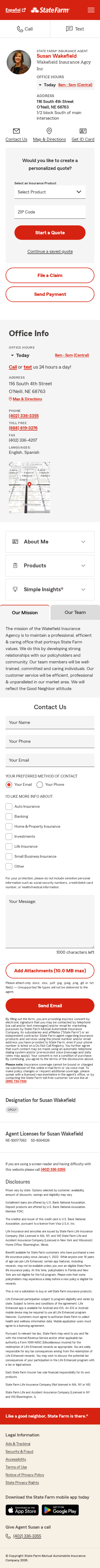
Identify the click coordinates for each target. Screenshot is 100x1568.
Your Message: (22, 901)
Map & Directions (27, 399)
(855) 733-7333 (16, 1081)
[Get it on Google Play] (60, 1510)
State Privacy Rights (22, 1483)
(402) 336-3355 (24, 416)
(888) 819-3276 (23, 428)
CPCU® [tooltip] (12, 1109)
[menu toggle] (91, 10)
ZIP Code (26, 212)
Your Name (19, 722)
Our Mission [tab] (25, 612)
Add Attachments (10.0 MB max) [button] (50, 970)
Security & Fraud (19, 1452)
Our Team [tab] (75, 612)
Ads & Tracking (18, 1444)
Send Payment (50, 294)
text (28, 366)
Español (13, 10)
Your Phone (20, 741)
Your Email (19, 760)
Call (13, 366)
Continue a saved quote (50, 251)
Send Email (50, 1005)
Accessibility (16, 1459)
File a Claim (50, 275)
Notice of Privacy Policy (25, 1475)
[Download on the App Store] (22, 1510)
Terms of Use (16, 1467)
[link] (50, 10)
